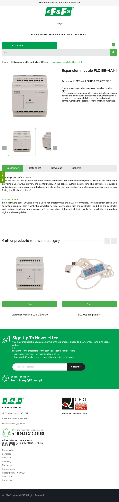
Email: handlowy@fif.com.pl (15, 423)
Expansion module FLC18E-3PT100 (30, 314)
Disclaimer (7, 465)
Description (13, 168)
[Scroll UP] (115, 498)
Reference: (67, 81)
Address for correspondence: (17, 440)
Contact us (7, 476)
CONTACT (6, 458)
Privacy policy (8, 469)
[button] (29, 304)
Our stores (7, 480)
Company (6, 461)
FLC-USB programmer (89, 314)
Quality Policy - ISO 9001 (13, 473)
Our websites (8, 450)
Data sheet (35, 168)
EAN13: (90, 81)
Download (56, 168)
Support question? (20, 377)
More (83, 34)
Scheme (76, 168)
